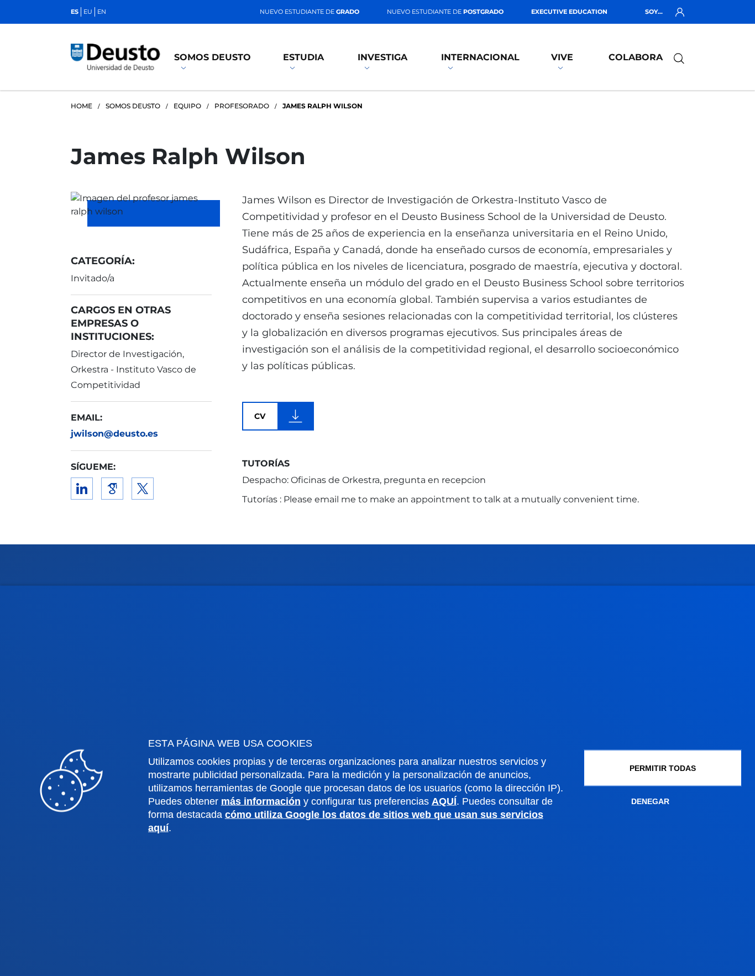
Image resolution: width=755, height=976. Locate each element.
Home (81, 106)
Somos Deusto (212, 57)
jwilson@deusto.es (114, 433)
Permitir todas (663, 767)
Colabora (636, 57)
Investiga (382, 57)
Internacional (480, 57)
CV (259, 416)
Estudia (303, 57)
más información (261, 800)
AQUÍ (444, 800)
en (101, 11)
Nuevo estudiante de (309, 11)
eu (87, 11)
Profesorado (241, 106)
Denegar (650, 800)
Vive (562, 57)
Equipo (187, 106)
